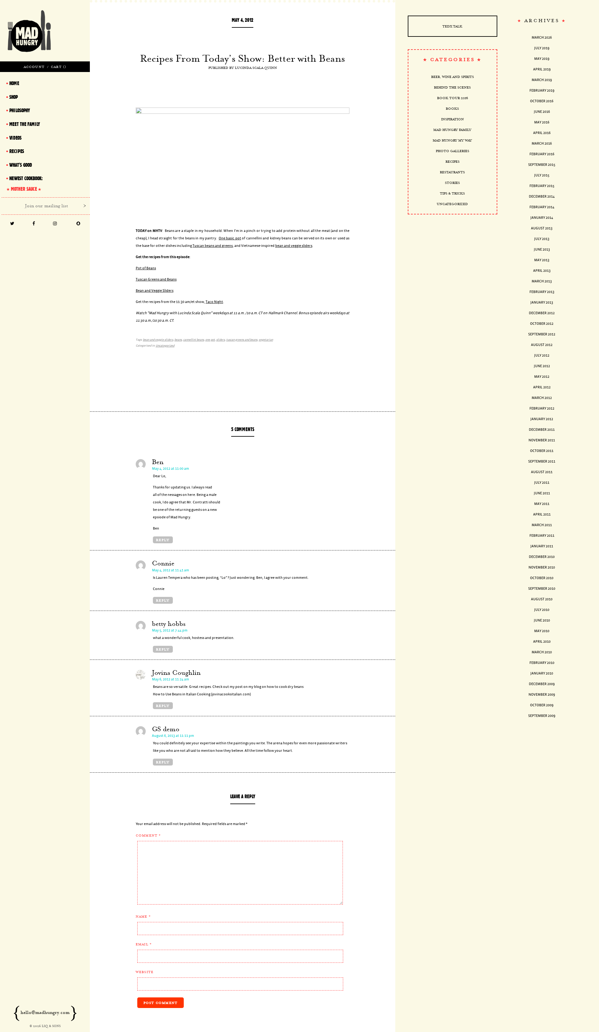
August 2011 (542, 472)
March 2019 (542, 80)
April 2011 (542, 514)
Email (144, 944)
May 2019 (541, 59)
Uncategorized (165, 346)
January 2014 (541, 218)
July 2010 (541, 610)
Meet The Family (24, 124)
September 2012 (541, 334)
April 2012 (542, 387)
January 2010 (541, 673)
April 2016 (542, 133)
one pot (210, 340)
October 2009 (541, 705)
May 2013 (541, 260)
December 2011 (542, 430)
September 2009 (541, 716)
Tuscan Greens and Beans (156, 279)
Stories (452, 183)
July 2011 (541, 483)
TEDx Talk (452, 26)
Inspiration (452, 119)
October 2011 (541, 451)
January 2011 (541, 546)
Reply (163, 540)
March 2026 (542, 38)
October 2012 (541, 324)
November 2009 (541, 695)
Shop (13, 97)
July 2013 (541, 239)
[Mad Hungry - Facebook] (33, 224)
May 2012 (541, 377)
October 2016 (541, 101)
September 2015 (541, 165)
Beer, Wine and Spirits (452, 77)
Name (143, 916)
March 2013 (542, 281)
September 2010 (541, 589)
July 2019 (541, 48)
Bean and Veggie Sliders (154, 291)
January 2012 (541, 419)
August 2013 (542, 228)
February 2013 (541, 292)
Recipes (453, 161)
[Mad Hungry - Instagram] (55, 224)
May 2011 (541, 504)
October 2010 (541, 578)
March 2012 (542, 398)
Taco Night (214, 302)
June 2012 (542, 366)
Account (34, 67)
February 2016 (541, 154)
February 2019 (541, 91)
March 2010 (542, 652)
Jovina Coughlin (176, 672)
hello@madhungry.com (45, 1012)
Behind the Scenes (452, 87)
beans (178, 340)
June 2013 (542, 249)
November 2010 (541, 567)
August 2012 (542, 345)
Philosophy (19, 110)
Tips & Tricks (452, 193)
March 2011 (542, 525)
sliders (220, 340)
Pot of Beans (146, 268)
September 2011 (541, 461)
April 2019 (542, 69)
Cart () (58, 67)
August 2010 (542, 599)
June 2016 (542, 112)
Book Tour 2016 (452, 98)
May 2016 (541, 122)
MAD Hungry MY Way (452, 140)
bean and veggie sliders (293, 246)
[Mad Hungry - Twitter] (12, 224)
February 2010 (541, 663)
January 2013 (541, 302)
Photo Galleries (452, 151)
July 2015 (541, 175)
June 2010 (542, 620)
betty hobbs (169, 623)
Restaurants (452, 172)
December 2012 (542, 313)
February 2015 (541, 186)
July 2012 (541, 355)
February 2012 (541, 408)
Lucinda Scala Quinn (256, 68)
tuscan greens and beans (241, 340)
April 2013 (542, 271)
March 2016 (542, 144)
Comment (148, 835)
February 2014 (541, 207)
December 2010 (542, 557)
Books (452, 108)
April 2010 (542, 642)
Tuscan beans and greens (212, 246)
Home (14, 83)
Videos (15, 138)
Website (144, 972)
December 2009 (542, 684)
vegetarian (266, 340)
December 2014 (542, 196)
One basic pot (230, 238)
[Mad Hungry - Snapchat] (78, 224)
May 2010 (541, 631)
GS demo (165, 729)
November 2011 (541, 440)
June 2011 (542, 493)
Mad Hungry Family (452, 130)
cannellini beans (193, 340)
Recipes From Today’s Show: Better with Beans (242, 58)
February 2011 (541, 536)
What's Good (20, 165)
